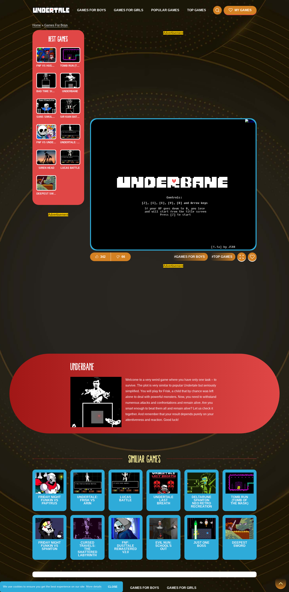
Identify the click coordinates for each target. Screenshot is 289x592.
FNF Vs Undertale (46, 142)
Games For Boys (91, 10)
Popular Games (165, 10)
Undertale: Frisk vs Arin (70, 142)
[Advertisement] (58, 276)
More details (93, 586)
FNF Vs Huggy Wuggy (46, 65)
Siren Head (46, 167)
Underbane (70, 91)
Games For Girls (128, 10)
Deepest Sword (46, 193)
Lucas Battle (70, 167)
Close (112, 586)
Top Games (196, 10)
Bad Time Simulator (46, 91)
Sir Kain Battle (70, 116)
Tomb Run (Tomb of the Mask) (70, 65)
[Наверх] (280, 583)
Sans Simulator (46, 116)
